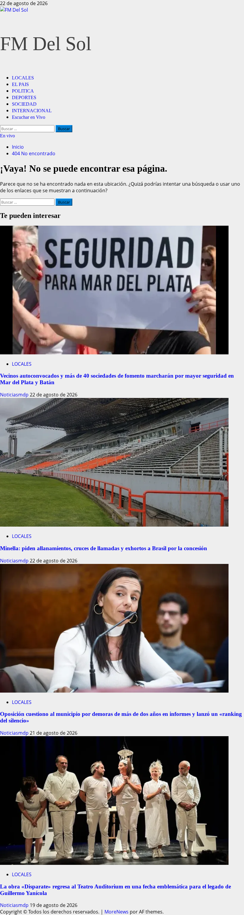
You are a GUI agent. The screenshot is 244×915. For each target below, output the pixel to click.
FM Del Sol (45, 43)
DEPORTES (24, 97)
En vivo (7, 135)
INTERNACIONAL (32, 110)
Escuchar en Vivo (28, 117)
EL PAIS (20, 84)
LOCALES (23, 77)
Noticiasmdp (15, 394)
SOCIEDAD (24, 104)
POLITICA (23, 90)
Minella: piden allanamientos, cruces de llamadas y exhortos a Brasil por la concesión (103, 548)
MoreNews (116, 911)
